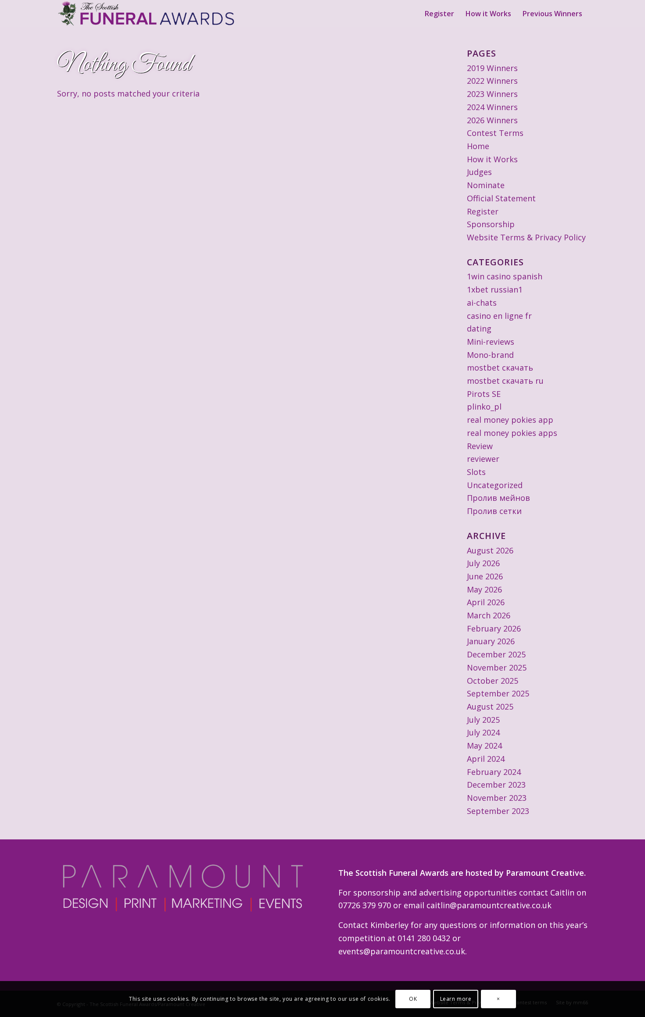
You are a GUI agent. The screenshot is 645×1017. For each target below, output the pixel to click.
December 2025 (496, 654)
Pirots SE (484, 394)
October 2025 (492, 680)
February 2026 (494, 628)
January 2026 (491, 641)
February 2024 (494, 772)
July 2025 (483, 719)
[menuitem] (439, 13)
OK (413, 999)
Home (478, 146)
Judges (479, 172)
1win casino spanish (504, 276)
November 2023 (497, 797)
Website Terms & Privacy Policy (526, 237)
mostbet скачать (500, 367)
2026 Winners (492, 120)
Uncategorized (495, 485)
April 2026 (486, 602)
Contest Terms (495, 133)
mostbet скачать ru (505, 380)
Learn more (456, 999)
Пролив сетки (494, 511)
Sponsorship (491, 224)
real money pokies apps (512, 433)
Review (480, 446)
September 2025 (498, 693)
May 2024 (484, 745)
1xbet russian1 (495, 289)
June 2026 (485, 576)
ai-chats (482, 302)
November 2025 (497, 667)
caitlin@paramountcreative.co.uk (489, 905)
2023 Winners (492, 94)
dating (479, 328)
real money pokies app (510, 419)
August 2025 (490, 706)
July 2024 (483, 732)
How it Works (492, 159)
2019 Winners (492, 68)
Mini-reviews (490, 341)
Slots (476, 472)
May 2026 (484, 589)
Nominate (486, 185)
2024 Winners (492, 107)
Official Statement (501, 198)
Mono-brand (490, 355)
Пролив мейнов (498, 497)
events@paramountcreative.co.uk (401, 951)
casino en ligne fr (499, 315)
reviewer (483, 458)
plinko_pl (484, 406)
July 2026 (483, 563)
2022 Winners (492, 80)
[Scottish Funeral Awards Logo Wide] (147, 13)
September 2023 (498, 811)
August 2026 (490, 550)
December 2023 (496, 784)
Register (482, 211)
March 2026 (488, 615)
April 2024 (486, 758)
